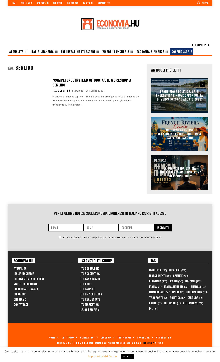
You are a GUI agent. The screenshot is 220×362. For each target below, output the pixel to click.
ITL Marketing (89, 304)
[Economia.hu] (110, 24)
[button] (202, 3)
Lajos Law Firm (90, 310)
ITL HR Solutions (91, 294)
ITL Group (20, 294)
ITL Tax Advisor (90, 279)
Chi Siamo (20, 299)
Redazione (77, 90)
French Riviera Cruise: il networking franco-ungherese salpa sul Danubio (179, 134)
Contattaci (21, 304)
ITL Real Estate (90, 299)
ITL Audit (86, 284)
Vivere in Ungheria (25, 284)
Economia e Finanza (26, 289)
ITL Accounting (90, 274)
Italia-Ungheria (61, 91)
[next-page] (202, 84)
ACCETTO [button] (127, 356)
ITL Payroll (87, 289)
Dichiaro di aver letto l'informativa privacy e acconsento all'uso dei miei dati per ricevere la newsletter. (111, 237)
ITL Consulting (89, 268)
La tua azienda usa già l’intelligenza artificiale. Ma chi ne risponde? (179, 172)
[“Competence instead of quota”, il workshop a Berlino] (28, 92)
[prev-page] (196, 84)
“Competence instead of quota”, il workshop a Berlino (91, 82)
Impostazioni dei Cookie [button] (102, 356)
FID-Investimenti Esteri (29, 279)
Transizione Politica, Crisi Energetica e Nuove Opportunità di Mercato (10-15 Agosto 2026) (179, 95)
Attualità (20, 268)
